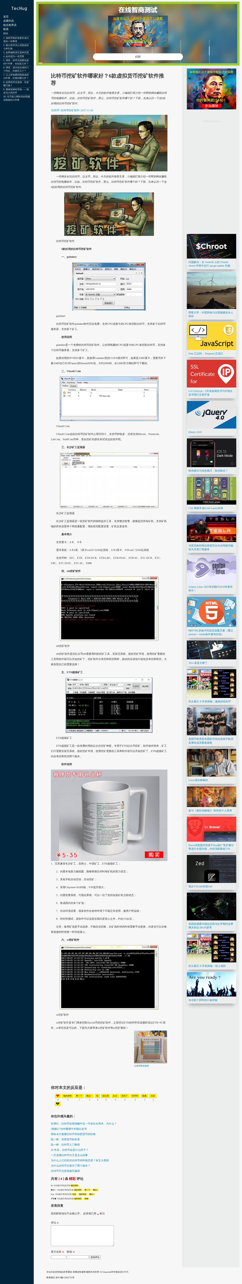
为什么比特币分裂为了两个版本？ (70, 1165)
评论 (55, 1223)
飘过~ (95, 1190)
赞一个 (87, 1190)
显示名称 (57, 1252)
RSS (5, 33)
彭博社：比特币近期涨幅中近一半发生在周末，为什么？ (84, 1123)
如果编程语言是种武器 (17, 52)
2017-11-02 (87, 110)
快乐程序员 (9, 25)
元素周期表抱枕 (141, 1066)
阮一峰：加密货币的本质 (65, 1139)
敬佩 (86, 1199)
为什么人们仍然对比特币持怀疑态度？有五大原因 (80, 1160)
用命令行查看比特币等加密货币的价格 (73, 1134)
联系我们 (50, 1277)
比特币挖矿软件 (70, 110)
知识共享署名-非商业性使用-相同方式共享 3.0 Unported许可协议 (89, 1272)
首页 (6, 16)
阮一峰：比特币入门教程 (65, 1144)
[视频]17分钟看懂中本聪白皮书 (69, 1128)
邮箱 (71, 1252)
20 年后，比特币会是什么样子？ (69, 1149)
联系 (6, 29)
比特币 (55, 110)
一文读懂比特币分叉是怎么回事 (69, 1155)
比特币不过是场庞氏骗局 (65, 1171)
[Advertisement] (109, 1090)
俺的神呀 (74, 1185)
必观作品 (8, 20)
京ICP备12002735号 (64, 1277)
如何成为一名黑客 (15, 56)
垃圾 (74, 1194)
